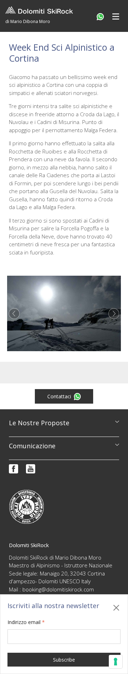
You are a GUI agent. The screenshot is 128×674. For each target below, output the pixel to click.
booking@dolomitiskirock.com (58, 589)
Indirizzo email (26, 622)
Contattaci (59, 396)
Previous (14, 313)
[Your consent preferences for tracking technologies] (115, 661)
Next (113, 313)
